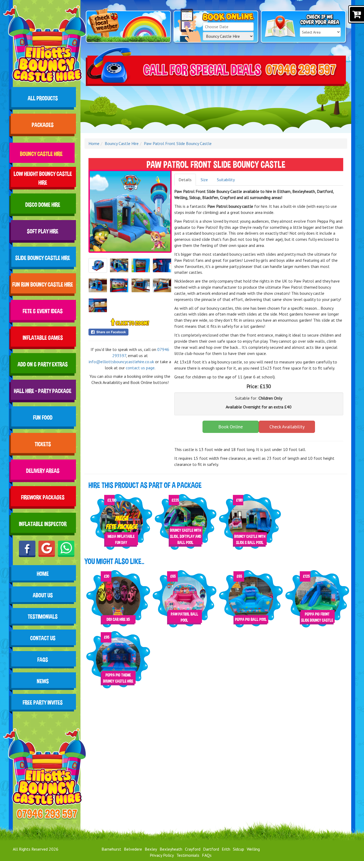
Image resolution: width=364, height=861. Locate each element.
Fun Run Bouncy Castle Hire (42, 284)
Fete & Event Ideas (42, 311)
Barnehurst (111, 849)
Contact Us (42, 638)
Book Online (230, 427)
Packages (42, 125)
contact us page (140, 367)
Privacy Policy (162, 855)
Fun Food (42, 417)
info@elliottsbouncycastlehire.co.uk (121, 361)
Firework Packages (42, 497)
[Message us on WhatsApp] (66, 549)
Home (42, 574)
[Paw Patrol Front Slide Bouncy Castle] (130, 211)
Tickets (42, 444)
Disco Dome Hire (42, 204)
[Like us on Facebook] (27, 549)
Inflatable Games (42, 337)
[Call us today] (47, 813)
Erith (226, 849)
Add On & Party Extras (42, 364)
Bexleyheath (171, 849)
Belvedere (133, 849)
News (42, 681)
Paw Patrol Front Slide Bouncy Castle (178, 143)
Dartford (211, 849)
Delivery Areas (42, 471)
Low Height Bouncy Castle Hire (42, 178)
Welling (253, 849)
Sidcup (238, 849)
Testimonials (42, 617)
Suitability (226, 179)
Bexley (151, 849)
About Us (42, 595)
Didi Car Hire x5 (118, 619)
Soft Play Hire (42, 231)
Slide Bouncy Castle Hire (42, 258)
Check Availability (287, 427)
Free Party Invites (42, 702)
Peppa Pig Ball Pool (251, 619)
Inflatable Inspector (42, 524)
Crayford (192, 849)
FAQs (42, 660)
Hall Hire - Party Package (42, 391)
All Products (42, 98)
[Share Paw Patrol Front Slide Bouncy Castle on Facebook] (130, 332)
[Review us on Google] (46, 549)
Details (185, 179)
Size (204, 179)
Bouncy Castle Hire (42, 151)
